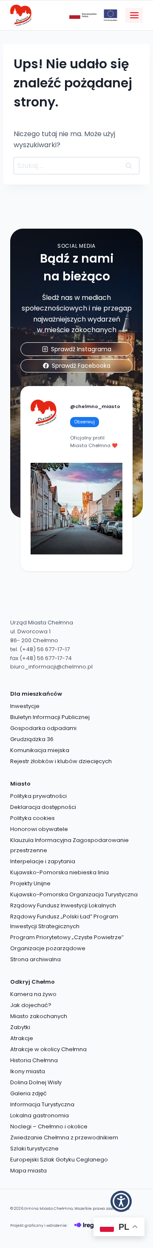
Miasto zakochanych (38, 1016)
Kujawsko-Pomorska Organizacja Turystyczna (74, 894)
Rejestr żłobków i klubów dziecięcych (61, 761)
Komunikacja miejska (39, 750)
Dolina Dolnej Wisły (36, 1082)
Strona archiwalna (35, 959)
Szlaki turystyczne (34, 1148)
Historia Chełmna (34, 1060)
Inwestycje (25, 706)
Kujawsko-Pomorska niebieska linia (59, 872)
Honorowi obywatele (39, 829)
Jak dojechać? (30, 1005)
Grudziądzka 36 (32, 739)
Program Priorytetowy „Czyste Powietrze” (67, 937)
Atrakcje (21, 1038)
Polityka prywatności (38, 796)
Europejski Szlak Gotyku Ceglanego (59, 1160)
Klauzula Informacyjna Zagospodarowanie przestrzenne (69, 845)
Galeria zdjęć (28, 1093)
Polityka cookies (32, 818)
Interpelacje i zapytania (42, 861)
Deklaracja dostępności (43, 807)
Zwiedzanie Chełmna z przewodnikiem (64, 1137)
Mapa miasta (28, 1171)
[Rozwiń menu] (134, 15)
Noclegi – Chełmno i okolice (49, 1126)
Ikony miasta (27, 1071)
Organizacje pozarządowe (47, 948)
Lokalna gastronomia (39, 1115)
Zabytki (20, 1027)
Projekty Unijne (30, 883)
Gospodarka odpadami (43, 728)
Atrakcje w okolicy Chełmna (48, 1049)
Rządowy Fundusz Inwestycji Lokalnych (63, 905)
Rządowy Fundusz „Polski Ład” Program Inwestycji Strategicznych (64, 921)
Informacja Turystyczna (42, 1104)
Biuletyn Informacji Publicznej (50, 717)
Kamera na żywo (33, 994)
